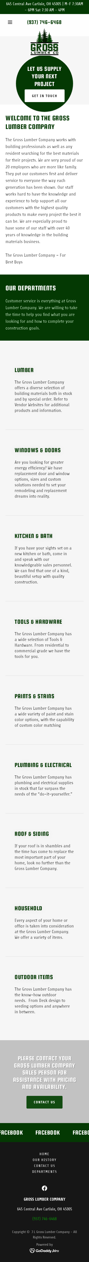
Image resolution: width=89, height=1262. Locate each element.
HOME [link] (44, 1154)
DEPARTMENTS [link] (44, 1172)
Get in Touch (44, 96)
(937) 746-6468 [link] (44, 22)
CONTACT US (44, 1102)
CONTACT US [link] (44, 1166)
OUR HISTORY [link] (45, 1160)
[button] (11, 22)
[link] (44, 31)
